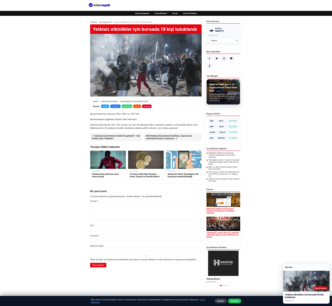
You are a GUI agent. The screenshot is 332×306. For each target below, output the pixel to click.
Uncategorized (105, 22)
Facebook (115, 106)
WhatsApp (127, 106)
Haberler (93, 22)
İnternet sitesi (96, 246)
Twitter (105, 106)
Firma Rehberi (161, 13)
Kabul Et (234, 301)
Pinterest (147, 106)
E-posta (95, 235)
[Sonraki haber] (236, 83)
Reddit (137, 106)
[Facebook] (209, 58)
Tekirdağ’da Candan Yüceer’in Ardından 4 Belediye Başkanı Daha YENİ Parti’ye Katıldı (224, 162)
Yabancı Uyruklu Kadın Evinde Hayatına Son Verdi (224, 180)
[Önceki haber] (230, 83)
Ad (92, 225)
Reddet (220, 301)
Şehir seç (213, 35)
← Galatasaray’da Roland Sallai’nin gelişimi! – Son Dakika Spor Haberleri (116, 137)
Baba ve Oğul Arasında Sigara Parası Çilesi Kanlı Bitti (222, 168)
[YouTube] (231, 58)
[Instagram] (224, 58)
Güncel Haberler (142, 13)
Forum (175, 13)
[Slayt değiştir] (218, 285)
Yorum (94, 201)
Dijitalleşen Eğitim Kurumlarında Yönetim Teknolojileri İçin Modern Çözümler (221, 155)
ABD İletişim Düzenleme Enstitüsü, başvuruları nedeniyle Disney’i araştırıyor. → (169, 137)
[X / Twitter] (217, 58)
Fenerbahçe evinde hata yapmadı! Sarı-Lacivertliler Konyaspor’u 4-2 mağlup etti (224, 174)
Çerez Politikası (190, 13)
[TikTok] (209, 66)
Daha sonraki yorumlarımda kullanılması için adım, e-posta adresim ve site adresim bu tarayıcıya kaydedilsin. (143, 259)
